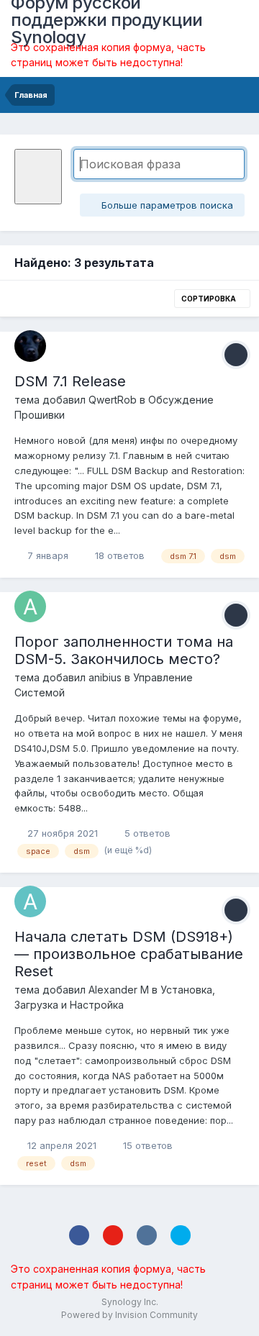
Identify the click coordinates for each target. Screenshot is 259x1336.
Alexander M (118, 989)
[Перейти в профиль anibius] (30, 606)
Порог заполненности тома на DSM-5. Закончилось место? (123, 650)
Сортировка (209, 298)
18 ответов (118, 555)
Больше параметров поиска (166, 205)
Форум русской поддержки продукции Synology (107, 20)
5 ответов (146, 833)
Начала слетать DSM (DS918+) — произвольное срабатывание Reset (128, 954)
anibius (105, 677)
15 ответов (146, 1145)
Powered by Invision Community (129, 1314)
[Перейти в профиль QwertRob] (30, 346)
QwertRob (112, 400)
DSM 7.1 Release (70, 381)
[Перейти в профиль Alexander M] (30, 901)
